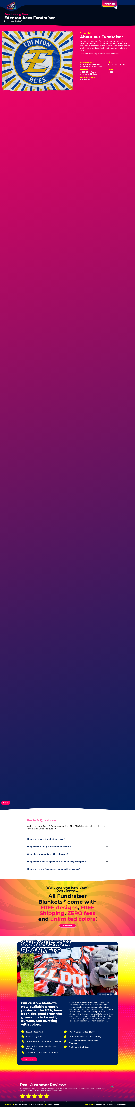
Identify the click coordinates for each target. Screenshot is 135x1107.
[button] (4, 803)
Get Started (67, 926)
